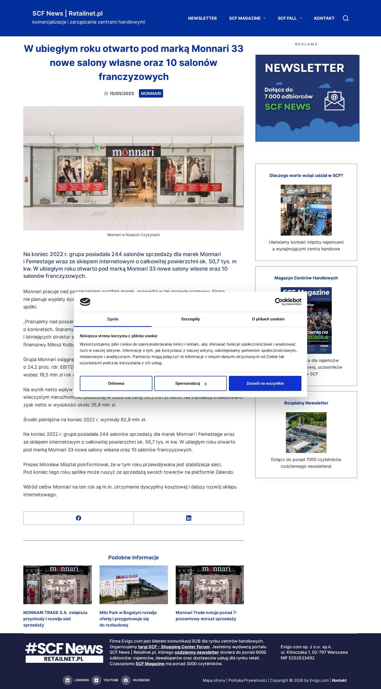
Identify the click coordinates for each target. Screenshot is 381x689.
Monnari (151, 93)
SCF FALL (287, 18)
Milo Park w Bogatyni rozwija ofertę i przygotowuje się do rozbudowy (128, 619)
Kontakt (324, 18)
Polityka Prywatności (248, 680)
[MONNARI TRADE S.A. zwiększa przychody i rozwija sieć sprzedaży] (57, 585)
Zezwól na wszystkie (265, 383)
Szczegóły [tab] (190, 319)
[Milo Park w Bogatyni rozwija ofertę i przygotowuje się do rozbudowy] (134, 585)
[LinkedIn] (189, 518)
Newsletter (202, 18)
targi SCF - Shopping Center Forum (174, 646)
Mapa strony (214, 680)
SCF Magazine (245, 18)
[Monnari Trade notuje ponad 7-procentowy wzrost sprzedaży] (210, 585)
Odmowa (116, 383)
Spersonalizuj (187, 383)
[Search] (346, 18)
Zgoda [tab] (113, 319)
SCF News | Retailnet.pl (67, 13)
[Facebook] (79, 518)
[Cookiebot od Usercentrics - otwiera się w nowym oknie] (278, 302)
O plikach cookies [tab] (268, 319)
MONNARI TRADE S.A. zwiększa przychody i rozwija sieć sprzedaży (55, 619)
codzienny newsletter (197, 652)
